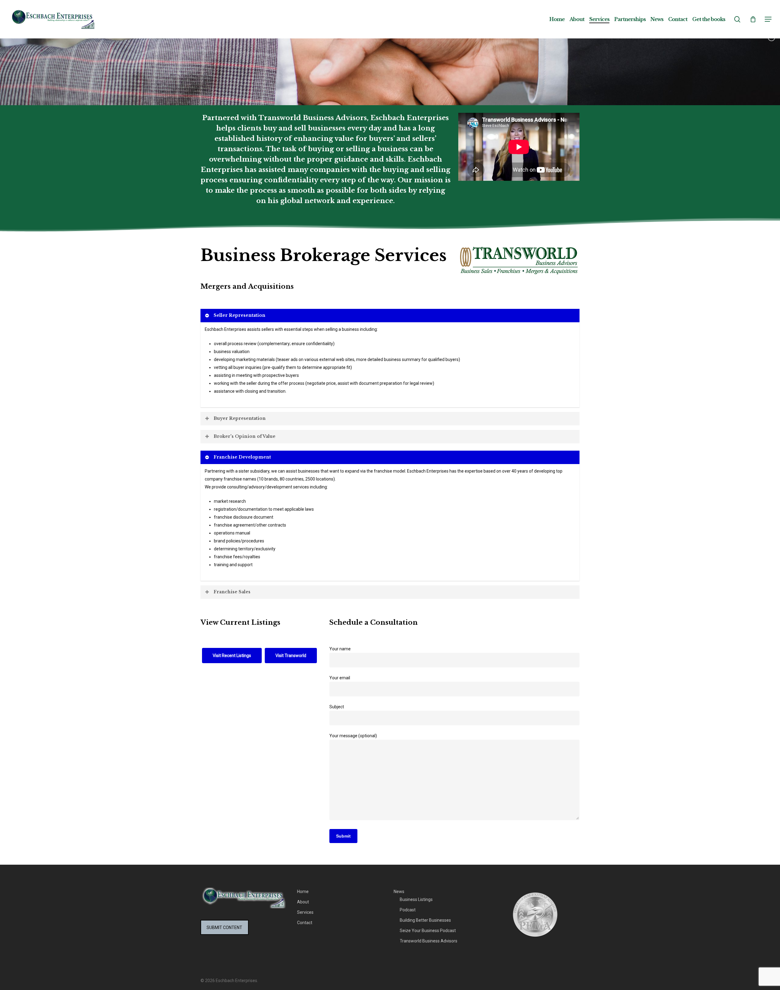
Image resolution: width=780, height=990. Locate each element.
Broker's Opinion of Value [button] (244, 436)
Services (305, 912)
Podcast (408, 909)
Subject (336, 706)
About (303, 901)
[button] (768, 19)
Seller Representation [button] (239, 315)
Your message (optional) (353, 735)
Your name (340, 648)
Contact (304, 922)
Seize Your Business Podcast (428, 930)
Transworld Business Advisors (428, 940)
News (399, 891)
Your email (339, 677)
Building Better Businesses (425, 920)
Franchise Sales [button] (232, 592)
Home (303, 891)
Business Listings (416, 899)
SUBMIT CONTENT (224, 927)
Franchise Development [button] (242, 457)
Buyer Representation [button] (240, 418)
